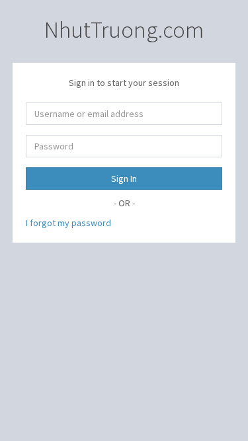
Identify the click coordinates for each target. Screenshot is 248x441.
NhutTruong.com (124, 29)
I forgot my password (68, 223)
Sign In (124, 178)
